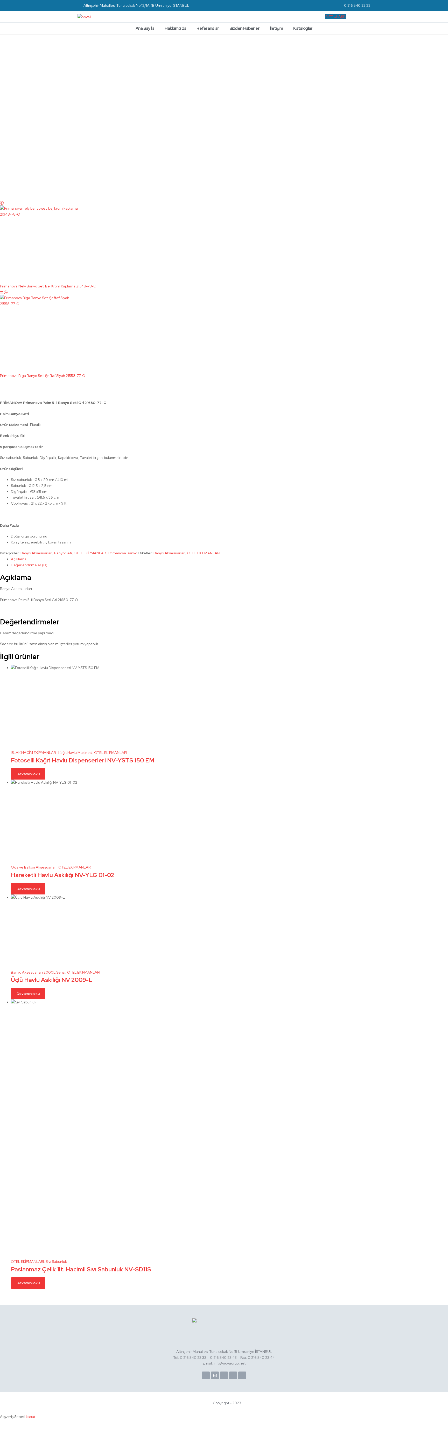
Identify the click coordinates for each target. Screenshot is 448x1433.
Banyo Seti (63, 553)
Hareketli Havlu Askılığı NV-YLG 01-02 (62, 875)
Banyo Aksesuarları (36, 553)
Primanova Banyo (122, 553)
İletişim (276, 28)
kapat (30, 1416)
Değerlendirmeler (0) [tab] (29, 565)
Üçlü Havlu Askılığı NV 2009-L (51, 980)
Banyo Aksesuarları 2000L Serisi (38, 972)
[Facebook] (206, 1375)
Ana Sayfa (145, 28)
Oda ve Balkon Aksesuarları (34, 867)
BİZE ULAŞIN (335, 16)
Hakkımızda (175, 28)
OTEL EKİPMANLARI (90, 553)
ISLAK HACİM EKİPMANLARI (34, 752)
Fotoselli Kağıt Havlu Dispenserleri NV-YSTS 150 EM (82, 760)
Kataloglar (302, 28)
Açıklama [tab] (18, 559)
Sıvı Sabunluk (56, 1261)
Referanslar (208, 28)
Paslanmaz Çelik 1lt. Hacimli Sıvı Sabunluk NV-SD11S (81, 1269)
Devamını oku (28, 773)
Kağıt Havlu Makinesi (75, 752)
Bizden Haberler (244, 28)
